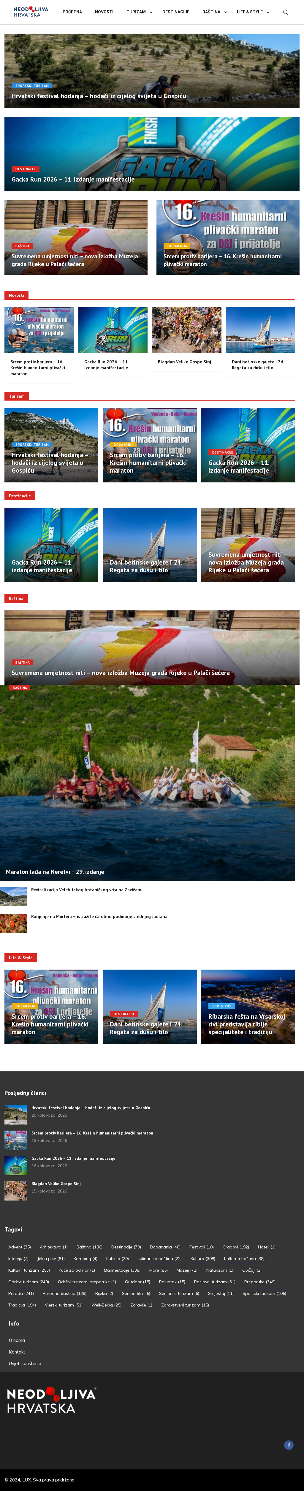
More (158, 1270)
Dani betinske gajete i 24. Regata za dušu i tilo (258, 365)
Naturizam (219, 1270)
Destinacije (175, 12)
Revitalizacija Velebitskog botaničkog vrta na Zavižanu (86, 890)
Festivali (201, 1247)
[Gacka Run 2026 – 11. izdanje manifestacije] (15, 1165)
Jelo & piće (222, 1006)
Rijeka (104, 1293)
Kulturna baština (244, 1258)
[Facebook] (289, 1445)
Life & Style (250, 12)
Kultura (203, 1258)
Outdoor (137, 1281)
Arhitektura (54, 1247)
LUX (26, 1480)
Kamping (85, 1258)
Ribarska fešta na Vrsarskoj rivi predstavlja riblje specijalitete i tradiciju (246, 1024)
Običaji (252, 1270)
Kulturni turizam (29, 1270)
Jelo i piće (51, 1258)
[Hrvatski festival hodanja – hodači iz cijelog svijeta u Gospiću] (15, 1115)
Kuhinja (117, 1258)
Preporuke (260, 1281)
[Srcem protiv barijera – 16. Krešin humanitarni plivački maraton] (15, 1140)
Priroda (21, 1293)
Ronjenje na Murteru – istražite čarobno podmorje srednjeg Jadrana (99, 916)
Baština (211, 12)
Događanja (177, 246)
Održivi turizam (28, 1281)
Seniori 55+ (136, 1293)
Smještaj (221, 1293)
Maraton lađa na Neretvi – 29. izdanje (55, 872)
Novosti (104, 12)
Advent (19, 1247)
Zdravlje (141, 1305)
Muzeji (187, 1270)
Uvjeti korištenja (25, 1363)
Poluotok (172, 1281)
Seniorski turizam (179, 1293)
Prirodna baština (64, 1293)
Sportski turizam (32, 86)
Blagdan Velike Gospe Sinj (184, 362)
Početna (72, 12)
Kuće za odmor (77, 1270)
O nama (17, 1340)
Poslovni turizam (214, 1281)
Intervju (18, 1258)
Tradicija (22, 1305)
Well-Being (106, 1305)
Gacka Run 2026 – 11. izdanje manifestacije (73, 179)
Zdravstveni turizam (185, 1305)
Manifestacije (122, 1270)
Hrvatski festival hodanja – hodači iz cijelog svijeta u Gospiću (99, 96)
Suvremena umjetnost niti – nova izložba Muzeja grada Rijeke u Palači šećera (75, 260)
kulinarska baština (160, 1258)
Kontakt (17, 1352)
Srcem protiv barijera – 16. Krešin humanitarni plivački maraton (37, 367)
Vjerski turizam (64, 1305)
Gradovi (236, 1247)
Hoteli (267, 1247)
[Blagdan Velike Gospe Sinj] (15, 1191)
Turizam (136, 12)
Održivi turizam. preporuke (87, 1281)
